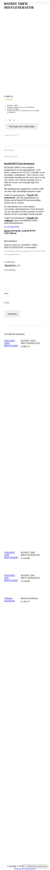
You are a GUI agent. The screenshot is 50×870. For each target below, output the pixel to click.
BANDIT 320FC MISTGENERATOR (30, 342)
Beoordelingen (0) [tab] (11, 156)
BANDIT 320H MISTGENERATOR (30, 553)
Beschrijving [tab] (9, 150)
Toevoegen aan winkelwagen (22, 126)
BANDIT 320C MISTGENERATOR (30, 576)
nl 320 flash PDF (11, 227)
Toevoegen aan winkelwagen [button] (28, 355)
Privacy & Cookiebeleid (25, 869)
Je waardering (10, 262)
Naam (6, 293)
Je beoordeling (10, 270)
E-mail (6, 303)
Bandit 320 (14, 135)
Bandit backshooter (29, 598)
